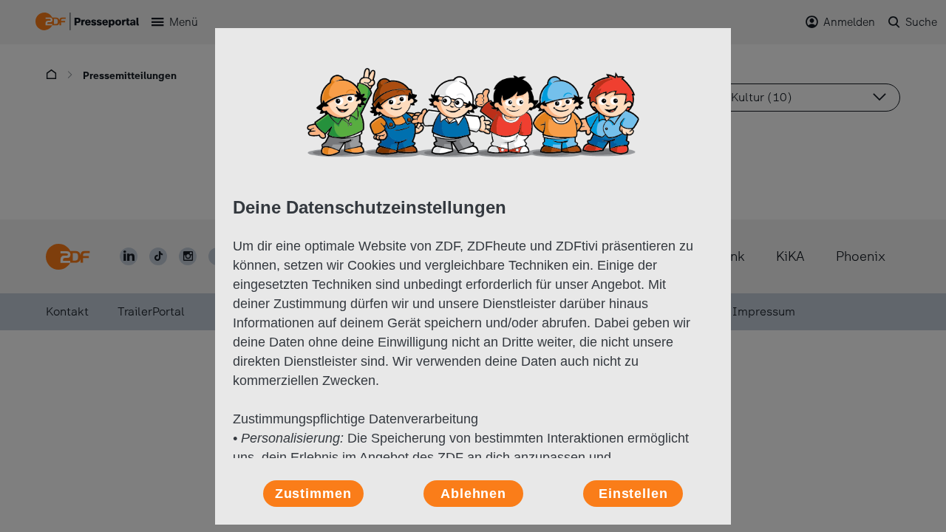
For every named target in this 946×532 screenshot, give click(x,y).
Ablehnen (473, 493)
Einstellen (633, 493)
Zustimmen (313, 493)
